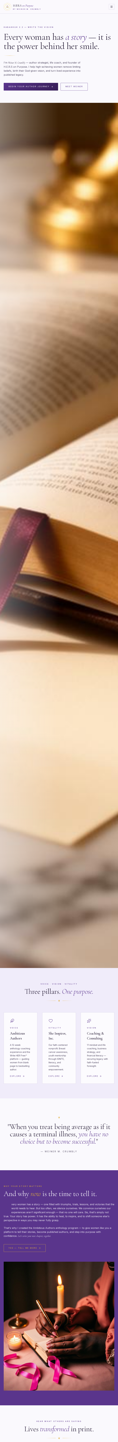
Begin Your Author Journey (29, 86)
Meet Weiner (74, 86)
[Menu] (111, 7)
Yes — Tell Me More (22, 1248)
